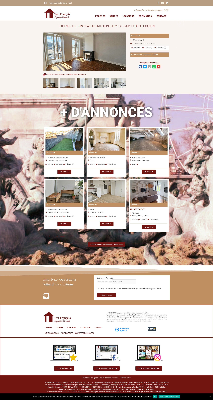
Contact (161, 16)
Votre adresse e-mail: (104, 282)
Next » (62, 236)
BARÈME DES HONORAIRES (84, 333)
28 (57, 236)
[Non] (210, 397)
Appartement (137, 209)
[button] (123, 83)
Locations (128, 16)
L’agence (100, 16)
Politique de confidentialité (169, 396)
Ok (155, 396)
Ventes (114, 16)
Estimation (145, 16)
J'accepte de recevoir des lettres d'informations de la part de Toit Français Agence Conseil (130, 289)
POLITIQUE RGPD (67, 333)
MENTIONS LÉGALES (52, 333)
